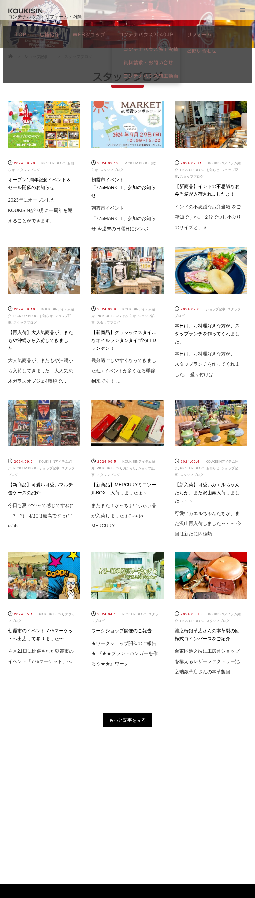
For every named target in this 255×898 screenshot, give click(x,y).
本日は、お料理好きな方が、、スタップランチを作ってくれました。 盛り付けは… (207, 364)
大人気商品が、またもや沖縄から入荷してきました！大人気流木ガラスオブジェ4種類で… (40, 371)
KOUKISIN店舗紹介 (80, 804)
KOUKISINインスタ (182, 804)
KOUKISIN (25, 11)
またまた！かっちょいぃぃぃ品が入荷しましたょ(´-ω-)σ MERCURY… (123, 516)
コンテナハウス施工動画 (151, 76)
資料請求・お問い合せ (148, 62)
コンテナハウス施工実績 (151, 49)
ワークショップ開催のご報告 (121, 630)
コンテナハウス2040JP (146, 34)
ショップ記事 (215, 309)
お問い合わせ (202, 51)
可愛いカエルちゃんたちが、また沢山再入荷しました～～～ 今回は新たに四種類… (208, 524)
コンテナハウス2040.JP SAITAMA (28, 846)
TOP (20, 34)
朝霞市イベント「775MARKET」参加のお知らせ (123, 187)
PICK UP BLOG (53, 163)
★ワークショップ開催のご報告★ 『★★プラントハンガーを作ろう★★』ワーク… (124, 653)
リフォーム (199, 34)
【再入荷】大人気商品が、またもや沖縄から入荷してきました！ (40, 340)
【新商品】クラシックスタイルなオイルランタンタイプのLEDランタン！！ (123, 340)
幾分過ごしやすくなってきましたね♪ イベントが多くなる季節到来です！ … (123, 371)
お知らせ (212, 170)
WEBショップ (89, 34)
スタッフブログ (28, 170)
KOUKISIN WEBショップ (128, 804)
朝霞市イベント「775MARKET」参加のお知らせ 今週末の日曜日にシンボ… (123, 218)
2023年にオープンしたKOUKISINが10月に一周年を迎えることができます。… (40, 210)
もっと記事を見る (127, 720)
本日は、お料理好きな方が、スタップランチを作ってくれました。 (207, 333)
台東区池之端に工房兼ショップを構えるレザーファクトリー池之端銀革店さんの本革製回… (207, 661)
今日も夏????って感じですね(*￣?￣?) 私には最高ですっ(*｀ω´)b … (41, 516)
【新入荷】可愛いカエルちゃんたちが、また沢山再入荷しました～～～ (207, 492)
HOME (29, 796)
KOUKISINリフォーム (233, 838)
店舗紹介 (49, 34)
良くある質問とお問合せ (182, 838)
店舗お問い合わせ (233, 804)
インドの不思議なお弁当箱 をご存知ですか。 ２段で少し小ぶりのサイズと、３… (208, 217)
